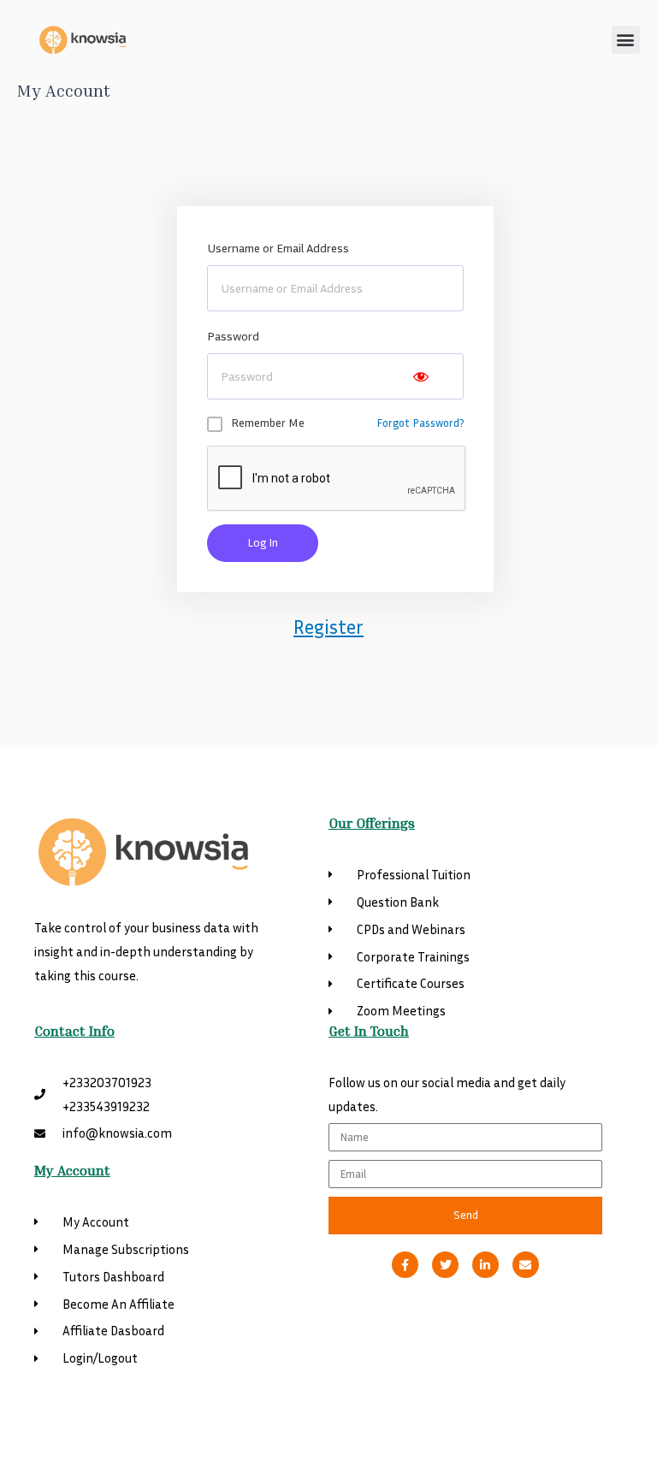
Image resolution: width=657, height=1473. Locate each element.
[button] (626, 40)
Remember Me (268, 422)
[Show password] (421, 376)
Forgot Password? (420, 422)
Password (233, 335)
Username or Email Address (278, 247)
